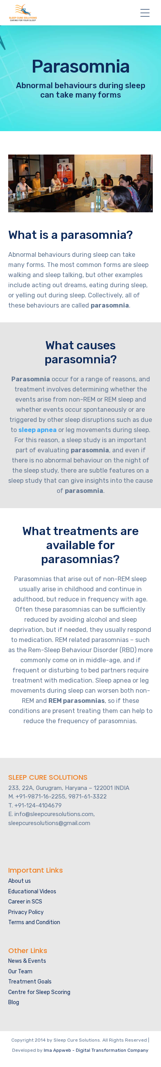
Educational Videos (32, 891)
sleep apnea (37, 430)
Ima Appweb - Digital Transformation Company (96, 1050)
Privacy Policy (26, 912)
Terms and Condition (34, 922)
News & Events (27, 961)
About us (19, 881)
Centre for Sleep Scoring (39, 992)
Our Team (20, 971)
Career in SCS (25, 901)
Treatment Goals (30, 981)
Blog (13, 1002)
